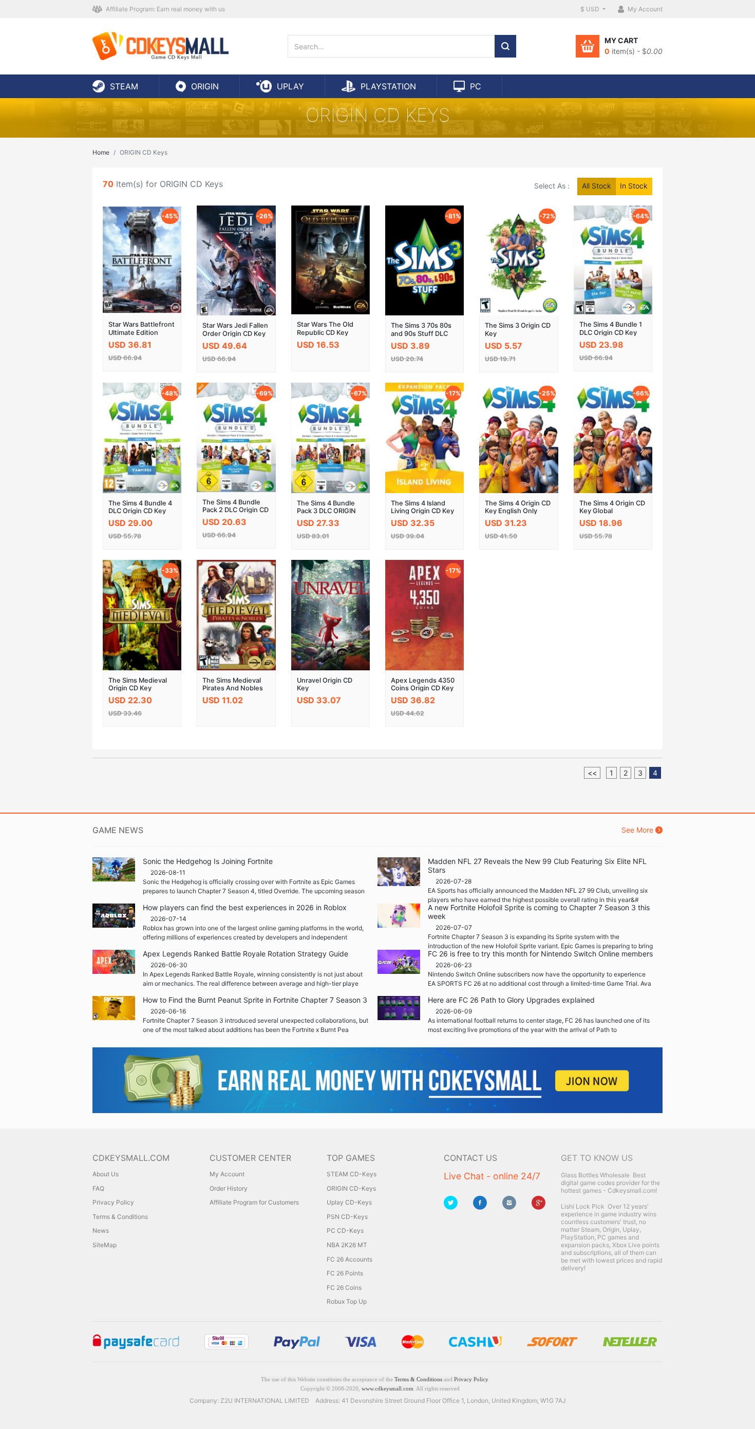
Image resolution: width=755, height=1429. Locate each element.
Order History (229, 1188)
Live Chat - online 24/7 (492, 1176)
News (100, 1230)
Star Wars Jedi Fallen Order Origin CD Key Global (235, 333)
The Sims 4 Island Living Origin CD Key (422, 507)
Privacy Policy (113, 1202)
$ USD (590, 9)
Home (100, 152)
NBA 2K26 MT (347, 1245)
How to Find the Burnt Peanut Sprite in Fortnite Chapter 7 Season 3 (255, 999)
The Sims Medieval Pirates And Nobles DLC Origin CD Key (232, 688)
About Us (105, 1174)
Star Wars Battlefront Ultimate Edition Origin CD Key (141, 332)
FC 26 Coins (344, 1287)
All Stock (596, 185)
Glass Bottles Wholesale (595, 1175)
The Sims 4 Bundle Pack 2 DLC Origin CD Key (235, 510)
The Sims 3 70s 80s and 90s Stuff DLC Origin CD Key (421, 333)
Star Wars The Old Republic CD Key (325, 328)
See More (638, 829)
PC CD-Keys (345, 1230)
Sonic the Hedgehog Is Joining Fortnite (208, 861)
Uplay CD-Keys (349, 1202)
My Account (227, 1174)
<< (592, 772)
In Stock (634, 185)
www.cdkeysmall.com (387, 1388)
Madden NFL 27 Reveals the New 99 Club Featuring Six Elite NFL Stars (537, 865)
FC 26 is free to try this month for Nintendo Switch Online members (540, 953)
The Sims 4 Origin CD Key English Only (518, 507)
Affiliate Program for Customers (254, 1202)
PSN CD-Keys (347, 1216)
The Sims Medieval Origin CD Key (137, 684)
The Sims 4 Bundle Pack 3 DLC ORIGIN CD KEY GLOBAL (326, 511)
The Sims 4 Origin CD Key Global (612, 507)
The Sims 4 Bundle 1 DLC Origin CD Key (610, 328)
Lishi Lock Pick (583, 1206)
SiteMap (104, 1245)
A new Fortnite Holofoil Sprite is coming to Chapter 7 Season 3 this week (539, 911)
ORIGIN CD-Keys (351, 1188)
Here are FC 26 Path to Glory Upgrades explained (511, 999)
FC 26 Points (345, 1273)
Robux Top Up (347, 1301)
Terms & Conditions (120, 1216)
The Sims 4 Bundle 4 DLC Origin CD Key (140, 507)
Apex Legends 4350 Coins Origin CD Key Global (423, 688)
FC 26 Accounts (349, 1259)
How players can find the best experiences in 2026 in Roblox (245, 907)
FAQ (98, 1188)
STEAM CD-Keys (351, 1174)
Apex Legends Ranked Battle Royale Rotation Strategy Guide (245, 953)
